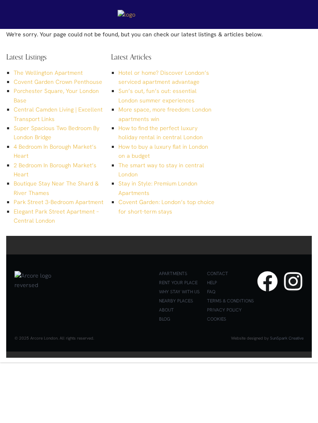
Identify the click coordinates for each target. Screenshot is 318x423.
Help (212, 282)
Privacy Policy (224, 310)
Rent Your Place (178, 282)
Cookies (216, 319)
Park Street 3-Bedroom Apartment (59, 202)
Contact (217, 273)
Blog (164, 319)
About (166, 310)
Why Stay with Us (179, 292)
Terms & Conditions (230, 301)
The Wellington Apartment (48, 72)
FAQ (211, 292)
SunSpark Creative (287, 338)
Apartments (173, 273)
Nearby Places (176, 301)
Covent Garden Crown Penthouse (58, 82)
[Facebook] (267, 281)
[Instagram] (293, 281)
